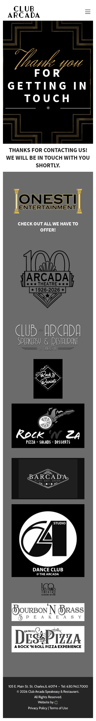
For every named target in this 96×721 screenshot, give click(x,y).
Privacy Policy (37, 708)
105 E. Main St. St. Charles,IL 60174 (32, 686)
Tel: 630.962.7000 (74, 686)
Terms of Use (58, 708)
